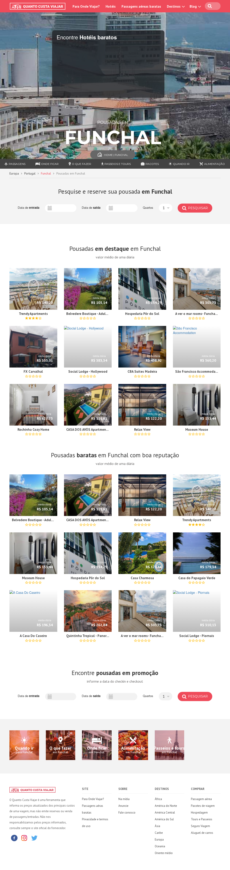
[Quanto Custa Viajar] (38, 6)
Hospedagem (199, 812)
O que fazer (81, 164)
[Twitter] (34, 837)
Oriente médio (164, 853)
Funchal (46, 173)
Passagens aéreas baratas (141, 6)
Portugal (29, 173)
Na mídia (124, 799)
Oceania (160, 846)
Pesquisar (197, 208)
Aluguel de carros (202, 833)
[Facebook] (14, 837)
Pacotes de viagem (203, 806)
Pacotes (152, 164)
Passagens (17, 164)
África (158, 799)
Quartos (148, 208)
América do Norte (166, 806)
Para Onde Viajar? (86, 6)
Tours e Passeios (201, 819)
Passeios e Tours (117, 164)
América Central (165, 812)
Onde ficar (50, 164)
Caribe (159, 833)
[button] (165, 208)
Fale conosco (126, 812)
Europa (14, 173)
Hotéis (111, 6)
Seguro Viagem (200, 826)
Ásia (157, 826)
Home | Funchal (116, 155)
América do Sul (164, 819)
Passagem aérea (201, 799)
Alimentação (214, 164)
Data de (28, 208)
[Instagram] (24, 837)
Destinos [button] (174, 6)
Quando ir (181, 164)
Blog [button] (194, 6)
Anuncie (123, 806)
